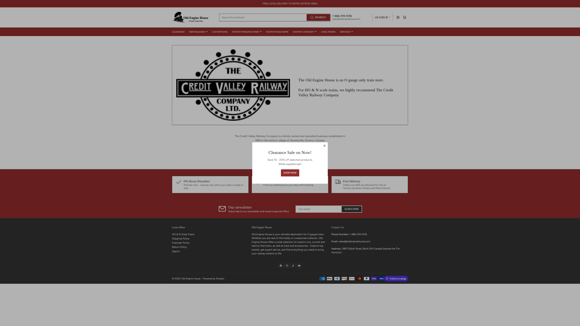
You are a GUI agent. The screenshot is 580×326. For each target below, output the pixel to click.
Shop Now (290, 172)
